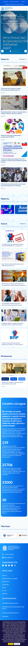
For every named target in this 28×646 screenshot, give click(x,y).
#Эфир (4, 379)
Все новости (22, 59)
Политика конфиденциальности (10, 613)
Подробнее (12, 21)
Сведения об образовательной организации (15, 4)
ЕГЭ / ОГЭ (4, 590)
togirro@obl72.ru (8, 557)
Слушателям (5, 584)
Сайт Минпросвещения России (10, 603)
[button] (10, 51)
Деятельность (5, 581)
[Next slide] (25, 51)
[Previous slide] (2, 51)
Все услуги (22, 223)
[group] (11, 209)
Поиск (23, 1)
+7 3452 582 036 (8, 554)
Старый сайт (5, 616)
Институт (4, 575)
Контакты (4, 593)
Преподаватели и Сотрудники (9, 578)
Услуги (4, 587)
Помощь (6, 1)
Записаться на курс (15, 1)
